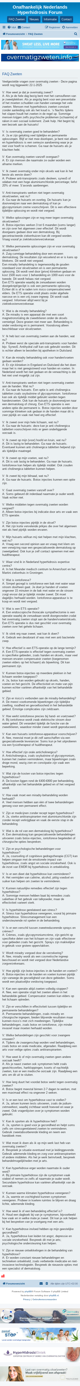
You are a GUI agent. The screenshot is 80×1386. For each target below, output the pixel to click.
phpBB (28, 1291)
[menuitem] (11, 27)
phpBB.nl (54, 1295)
